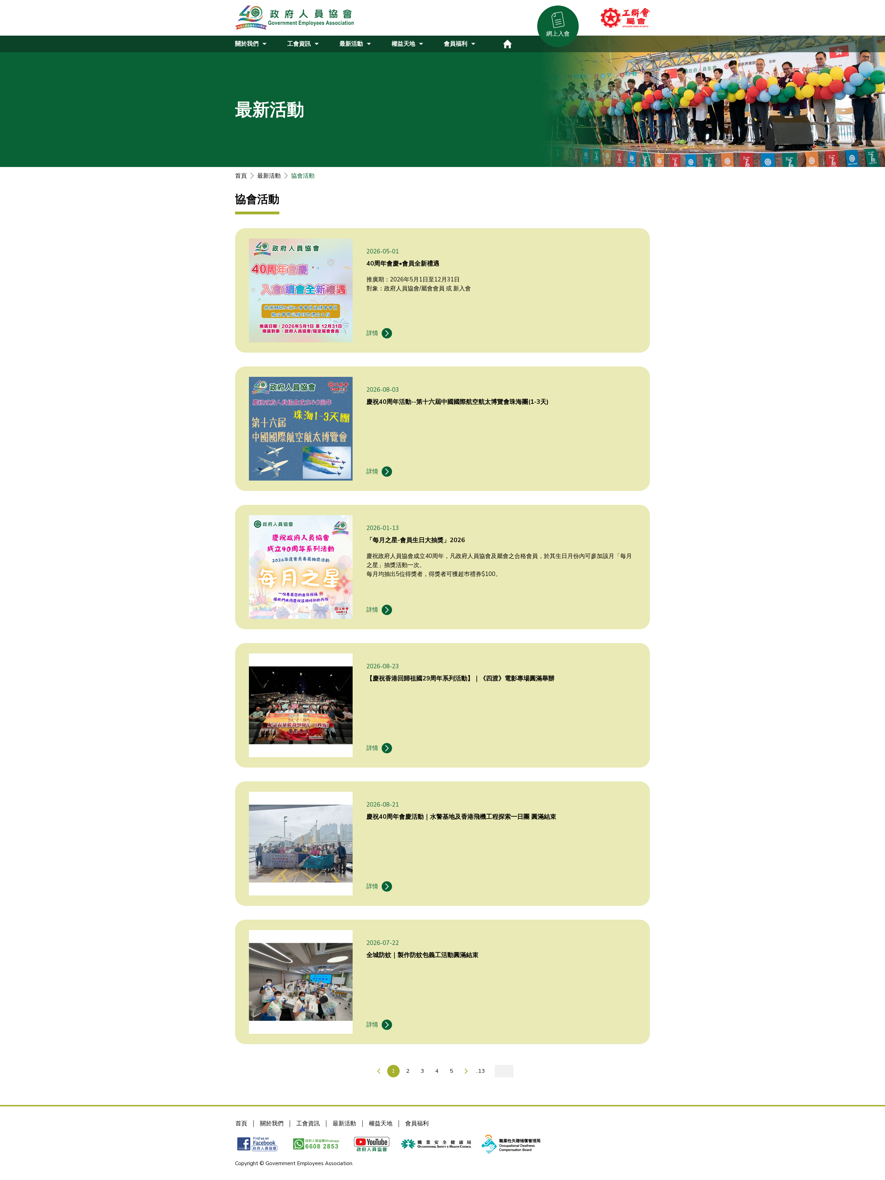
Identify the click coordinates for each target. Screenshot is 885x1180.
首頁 (241, 176)
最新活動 (269, 176)
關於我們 (271, 1123)
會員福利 (417, 1123)
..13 (480, 1071)
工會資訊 (308, 1123)
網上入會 (558, 34)
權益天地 (380, 1123)
